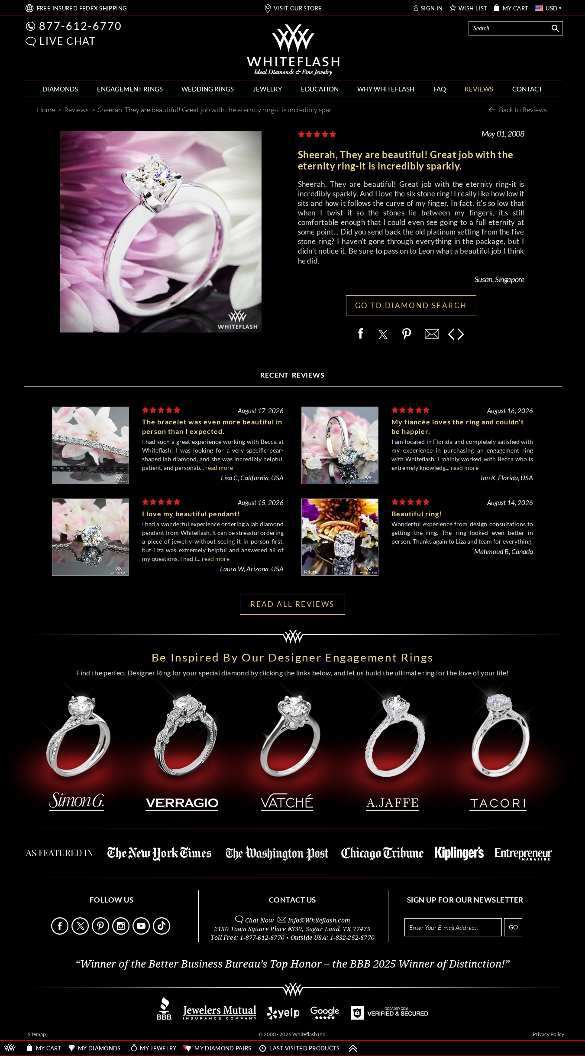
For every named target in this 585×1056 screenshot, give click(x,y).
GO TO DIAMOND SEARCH (411, 305)
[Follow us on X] (80, 932)
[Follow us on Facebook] (60, 932)
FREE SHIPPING (82, 8)
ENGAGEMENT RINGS (130, 89)
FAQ (439, 89)
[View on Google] (325, 1017)
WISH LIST (473, 8)
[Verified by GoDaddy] (389, 1017)
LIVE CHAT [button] (67, 41)
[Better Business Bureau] (164, 1017)
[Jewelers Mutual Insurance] (219, 1017)
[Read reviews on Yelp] (283, 1017)
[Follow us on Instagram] (121, 932)
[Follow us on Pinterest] (101, 932)
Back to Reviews (523, 109)
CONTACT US (292, 899)
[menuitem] (60, 89)
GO (513, 927)
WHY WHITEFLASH (385, 89)
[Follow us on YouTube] (142, 932)
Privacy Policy (548, 1034)
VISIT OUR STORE (298, 8)
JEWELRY (267, 89)
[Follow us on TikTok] (162, 932)
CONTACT (527, 89)
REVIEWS (479, 89)
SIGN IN (432, 8)
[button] (31, 42)
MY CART (516, 8)
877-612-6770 (80, 25)
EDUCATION (320, 89)
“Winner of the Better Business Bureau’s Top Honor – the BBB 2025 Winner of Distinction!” (292, 964)
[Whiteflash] (293, 50)
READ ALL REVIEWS (292, 604)
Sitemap (37, 1034)
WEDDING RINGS (207, 89)
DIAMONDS (60, 89)
